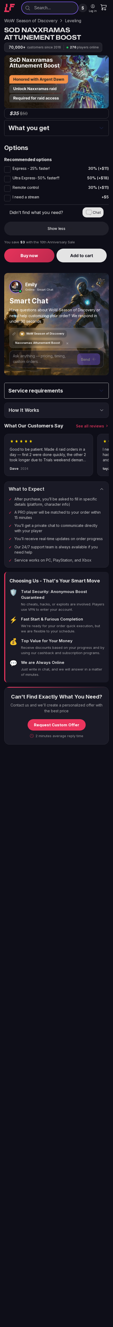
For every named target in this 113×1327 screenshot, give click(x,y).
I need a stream (61, 197)
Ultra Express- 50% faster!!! (61, 178)
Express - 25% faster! (61, 168)
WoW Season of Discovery (31, 20)
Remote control (61, 187)
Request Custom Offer (56, 724)
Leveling (73, 20)
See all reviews (90, 426)
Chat (97, 212)
